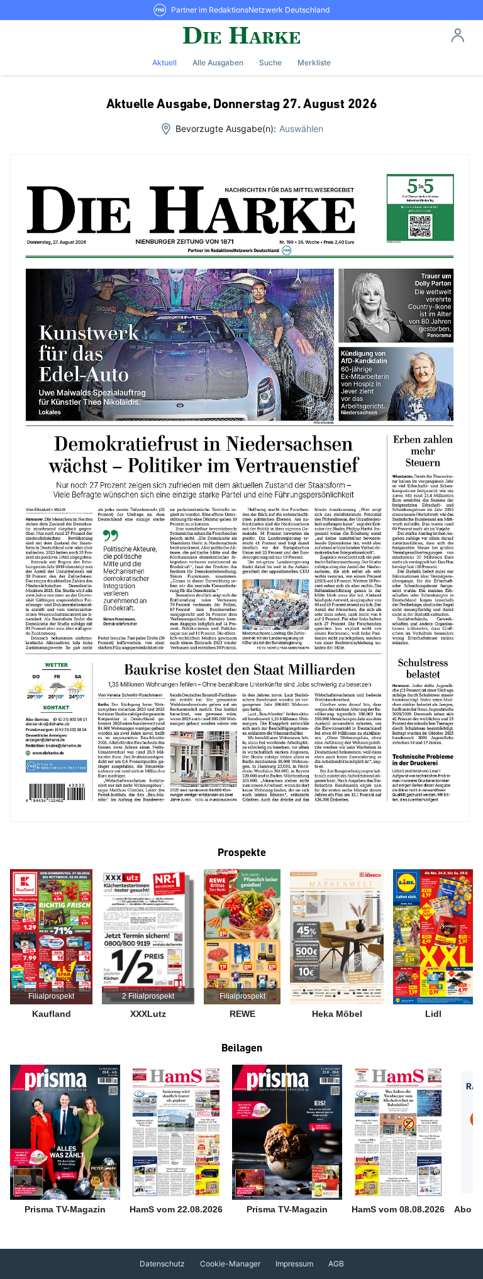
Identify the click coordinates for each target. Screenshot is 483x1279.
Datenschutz (162, 1263)
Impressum (294, 1263)
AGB (336, 1263)
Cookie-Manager (230, 1263)
